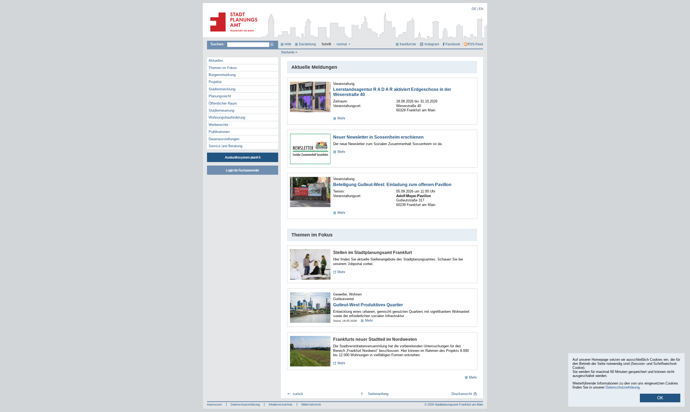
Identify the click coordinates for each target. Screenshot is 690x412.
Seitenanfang (378, 394)
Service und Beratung (225, 146)
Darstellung (307, 44)
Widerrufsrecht (311, 404)
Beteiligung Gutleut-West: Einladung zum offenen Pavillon (392, 184)
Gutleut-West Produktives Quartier (368, 305)
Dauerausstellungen (224, 139)
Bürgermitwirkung (222, 75)
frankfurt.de (408, 44)
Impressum (214, 404)
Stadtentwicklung (222, 89)
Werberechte (218, 125)
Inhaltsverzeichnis (280, 404)
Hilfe (288, 44)
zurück (298, 394)
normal (342, 44)
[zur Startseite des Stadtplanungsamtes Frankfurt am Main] (232, 33)
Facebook (453, 44)
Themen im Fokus (223, 68)
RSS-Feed (475, 44)
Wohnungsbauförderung (227, 117)
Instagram (432, 44)
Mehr (341, 118)
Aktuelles (216, 61)
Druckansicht (461, 394)
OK (660, 398)
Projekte (215, 82)
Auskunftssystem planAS (242, 157)
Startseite (288, 52)
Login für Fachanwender (242, 170)
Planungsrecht (220, 96)
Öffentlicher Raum (223, 103)
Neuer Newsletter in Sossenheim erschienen (378, 137)
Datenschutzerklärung (245, 404)
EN (481, 9)
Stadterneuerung (221, 110)
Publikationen (219, 132)
